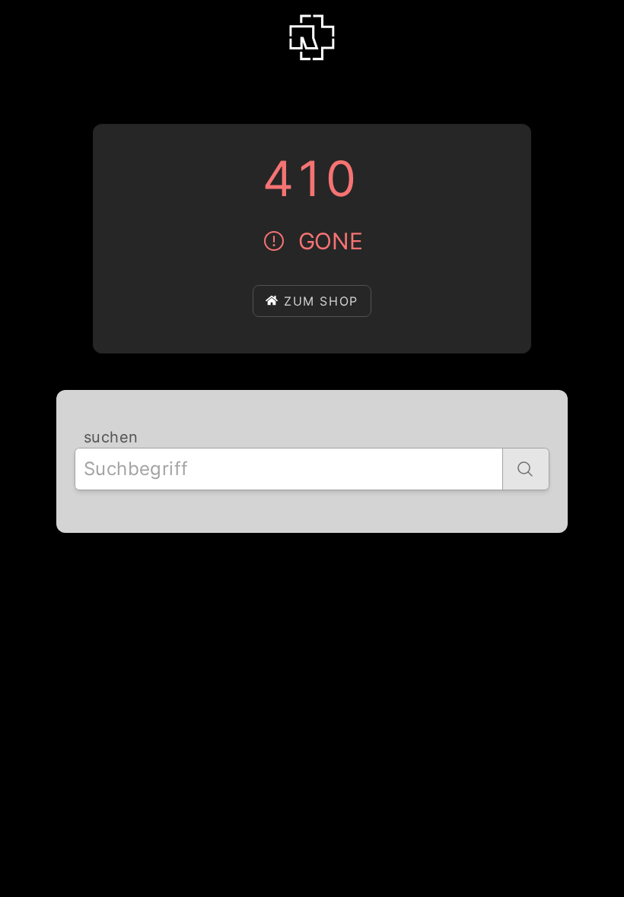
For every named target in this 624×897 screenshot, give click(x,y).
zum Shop (321, 301)
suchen (111, 437)
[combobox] (289, 469)
